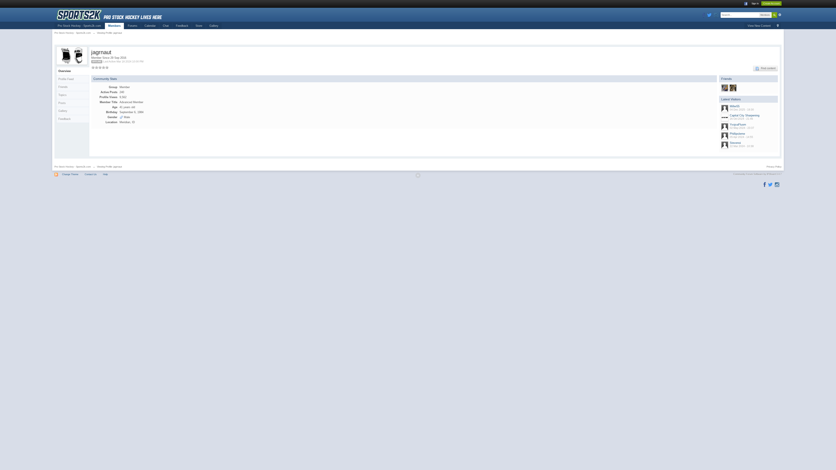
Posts (62, 103)
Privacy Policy (774, 166)
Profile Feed (66, 79)
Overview (64, 71)
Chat (166, 25)
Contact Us (91, 174)
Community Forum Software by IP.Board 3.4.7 (757, 174)
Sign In (755, 3)
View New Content (759, 25)
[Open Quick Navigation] (778, 26)
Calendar (150, 25)
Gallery (213, 25)
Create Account (771, 3)
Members (114, 25)
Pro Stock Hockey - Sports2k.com (79, 25)
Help (105, 174)
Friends (63, 87)
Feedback (182, 25)
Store (199, 25)
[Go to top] (418, 175)
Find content (767, 68)
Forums (132, 25)
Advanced (780, 15)
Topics (62, 95)
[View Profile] (724, 108)
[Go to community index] (109, 14)
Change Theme (70, 174)
